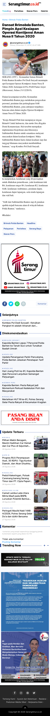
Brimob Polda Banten (13, 223)
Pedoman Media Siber (16, 702)
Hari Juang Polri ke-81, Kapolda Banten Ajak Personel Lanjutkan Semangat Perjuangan (22, 374)
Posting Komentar (11, 542)
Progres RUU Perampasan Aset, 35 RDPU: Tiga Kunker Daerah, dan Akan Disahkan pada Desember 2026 (17, 460)
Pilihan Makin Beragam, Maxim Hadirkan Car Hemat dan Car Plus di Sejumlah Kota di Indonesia (16, 443)
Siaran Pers (32, 11)
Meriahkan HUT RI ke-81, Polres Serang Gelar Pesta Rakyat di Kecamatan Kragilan (24, 401)
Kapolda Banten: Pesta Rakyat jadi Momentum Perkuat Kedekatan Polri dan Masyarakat (23, 388)
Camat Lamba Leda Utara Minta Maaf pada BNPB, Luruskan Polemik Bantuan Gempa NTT (16, 496)
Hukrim (44, 11)
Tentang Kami (8, 699)
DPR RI (7, 455)
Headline (31, 223)
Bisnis (7, 437)
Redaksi (42, 699)
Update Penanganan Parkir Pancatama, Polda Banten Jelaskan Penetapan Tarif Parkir (23, 360)
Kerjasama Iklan (35, 702)
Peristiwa (18, 11)
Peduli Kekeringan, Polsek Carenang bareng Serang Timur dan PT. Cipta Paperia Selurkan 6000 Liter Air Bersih (17, 478)
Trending (6, 11)
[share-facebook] (4, 303)
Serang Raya (35, 228)
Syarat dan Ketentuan (27, 699)
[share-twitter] (10, 303)
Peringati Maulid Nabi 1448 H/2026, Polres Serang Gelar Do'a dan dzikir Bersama (17, 513)
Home (5, 19)
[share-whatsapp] (17, 303)
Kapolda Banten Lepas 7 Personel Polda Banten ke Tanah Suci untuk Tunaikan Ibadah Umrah (23, 346)
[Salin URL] (23, 303)
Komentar (41, 304)
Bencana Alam (11, 490)
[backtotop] (25, 708)
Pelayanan (8, 228)
